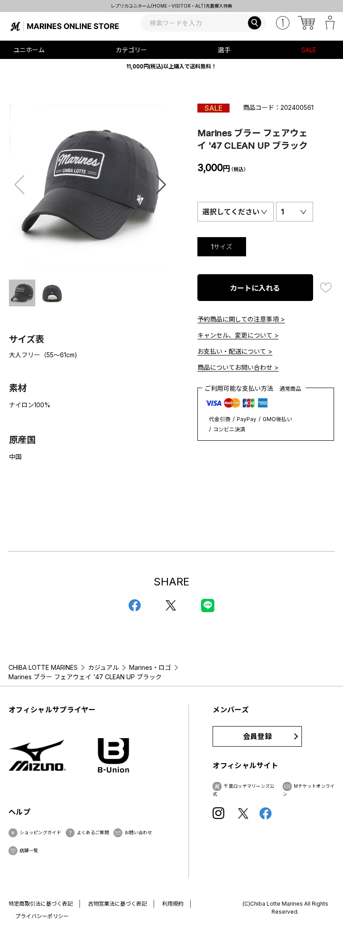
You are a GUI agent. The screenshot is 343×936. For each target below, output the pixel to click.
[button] (161, 185)
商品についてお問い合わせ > (238, 367)
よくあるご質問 (93, 832)
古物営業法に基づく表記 (117, 903)
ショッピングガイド (40, 832)
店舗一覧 (29, 850)
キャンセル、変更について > (238, 335)
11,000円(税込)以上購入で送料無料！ (171, 66)
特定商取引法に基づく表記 (40, 903)
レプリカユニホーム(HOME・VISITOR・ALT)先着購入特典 (171, 5)
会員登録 (257, 736)
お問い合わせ (138, 832)
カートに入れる (255, 288)
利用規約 (173, 903)
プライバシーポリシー (42, 916)
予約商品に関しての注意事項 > (241, 319)
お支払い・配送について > (234, 351)
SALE (308, 50)
